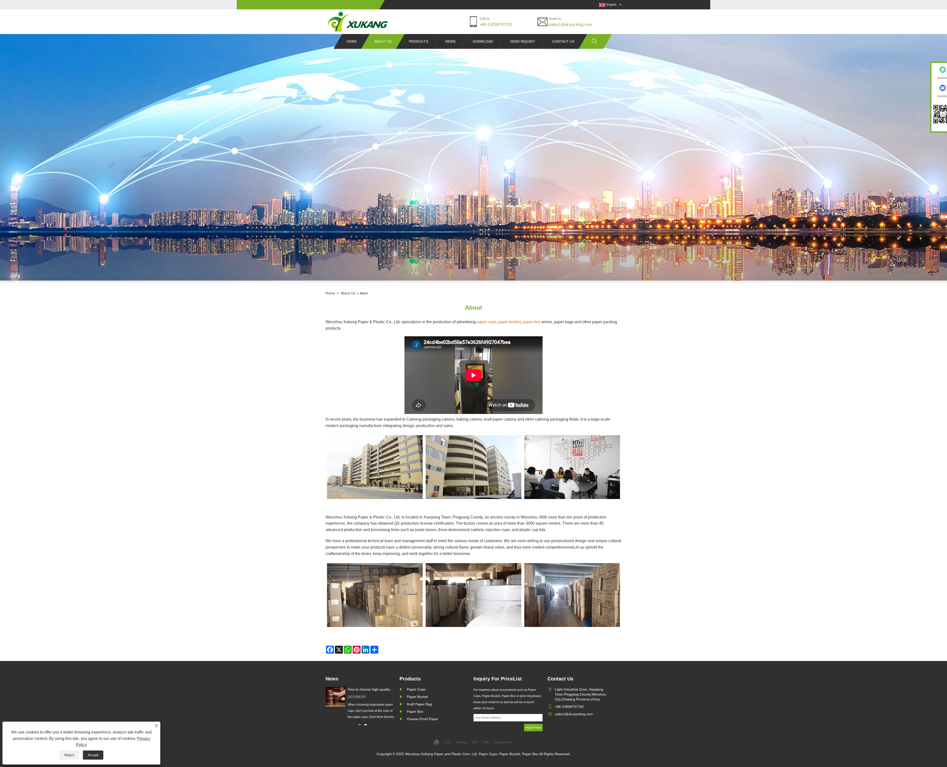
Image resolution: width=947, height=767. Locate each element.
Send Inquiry (522, 41)
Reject (69, 755)
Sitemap (461, 742)
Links (447, 742)
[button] (360, 725)
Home (351, 41)
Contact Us (563, 41)
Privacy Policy (503, 742)
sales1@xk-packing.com (570, 24)
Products (418, 41)
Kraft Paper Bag (419, 704)
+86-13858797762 (496, 24)
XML (486, 742)
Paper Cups (416, 689)
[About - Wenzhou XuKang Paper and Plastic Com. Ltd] (358, 21)
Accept (93, 755)
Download (483, 41)
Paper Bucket (417, 697)
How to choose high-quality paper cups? (369, 689)
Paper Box (415, 711)
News (450, 41)
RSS (475, 742)
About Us (383, 41)
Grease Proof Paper (422, 719)
